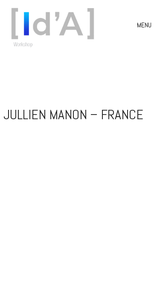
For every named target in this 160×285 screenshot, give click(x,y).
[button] (145, 25)
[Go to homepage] (55, 25)
